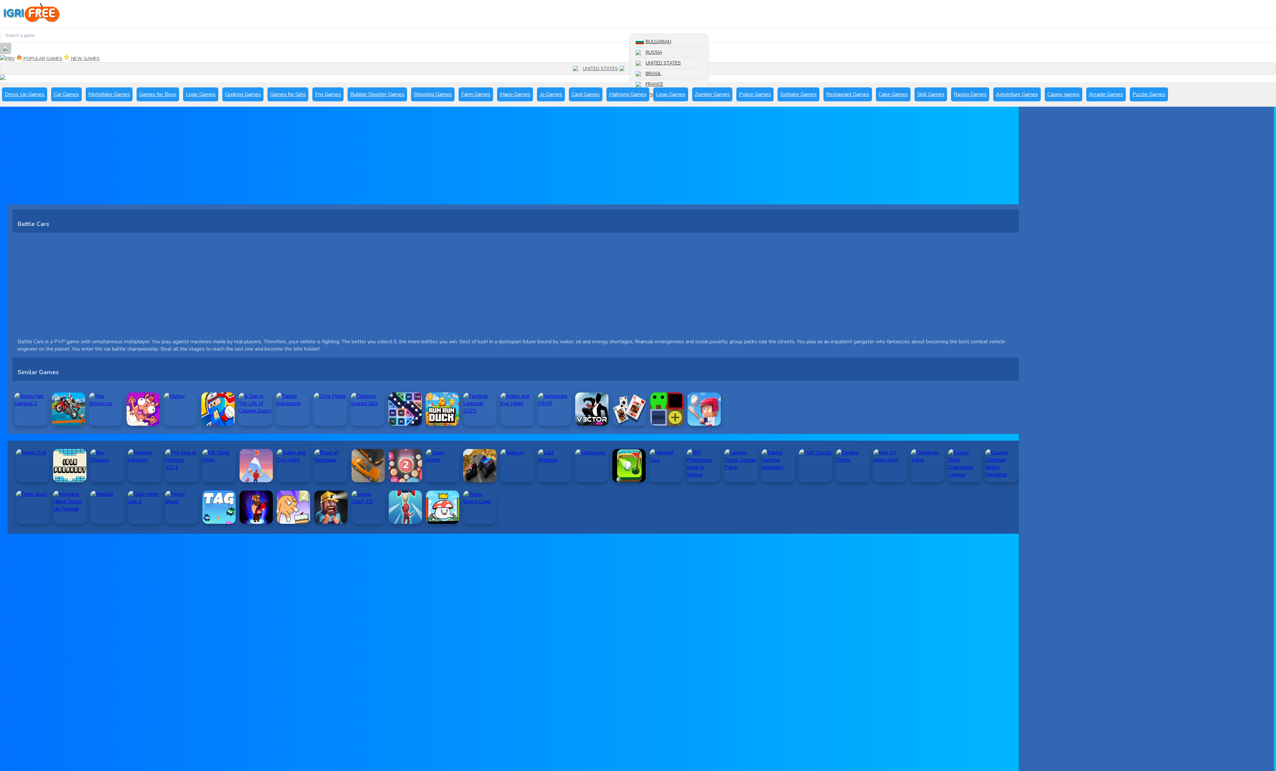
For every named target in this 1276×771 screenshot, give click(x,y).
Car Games (66, 94)
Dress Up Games (25, 94)
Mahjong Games (628, 94)
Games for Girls (288, 94)
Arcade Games (1106, 94)
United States (663, 63)
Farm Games (475, 94)
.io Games (551, 94)
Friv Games (328, 94)
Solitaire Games (798, 94)
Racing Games (970, 94)
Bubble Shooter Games (377, 94)
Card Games (586, 94)
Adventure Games (1017, 94)
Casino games (1063, 94)
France (654, 84)
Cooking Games (243, 94)
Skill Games (930, 94)
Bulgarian (658, 42)
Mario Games (515, 94)
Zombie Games (712, 94)
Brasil (653, 73)
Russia (654, 52)
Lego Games (671, 94)
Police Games (755, 94)
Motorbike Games (109, 94)
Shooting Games (433, 94)
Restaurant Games (847, 94)
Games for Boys (157, 94)
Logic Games (201, 94)
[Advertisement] (207, 157)
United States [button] (600, 68)
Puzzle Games (1148, 94)
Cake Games (893, 94)
